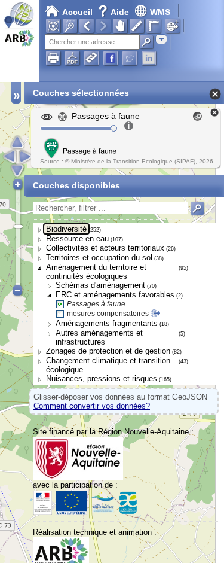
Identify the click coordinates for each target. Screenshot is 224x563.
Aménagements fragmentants (107, 323)
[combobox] (161, 39)
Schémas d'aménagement (100, 285)
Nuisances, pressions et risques (101, 378)
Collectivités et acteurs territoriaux (105, 248)
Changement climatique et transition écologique (108, 365)
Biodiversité (66, 228)
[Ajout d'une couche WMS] (172, 26)
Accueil (77, 12)
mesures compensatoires (108, 313)
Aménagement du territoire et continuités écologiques (96, 272)
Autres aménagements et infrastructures (99, 337)
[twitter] (129, 58)
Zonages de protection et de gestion (108, 350)
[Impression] (53, 58)
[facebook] (110, 58)
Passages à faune (96, 304)
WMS (160, 12)
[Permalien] (91, 58)
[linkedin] (149, 58)
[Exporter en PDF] (72, 58)
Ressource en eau (77, 238)
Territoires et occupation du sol (99, 257)
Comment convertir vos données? (91, 405)
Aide (114, 12)
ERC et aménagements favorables (115, 294)
